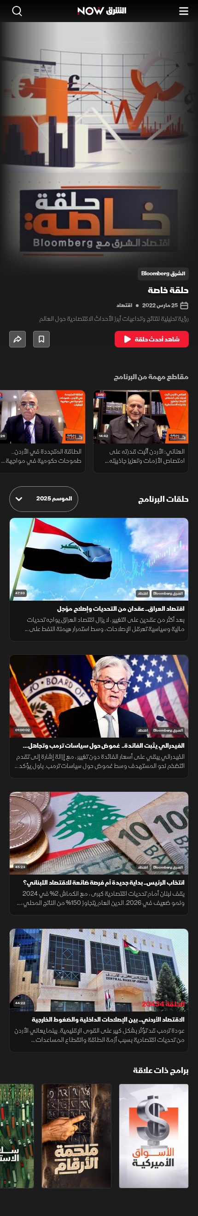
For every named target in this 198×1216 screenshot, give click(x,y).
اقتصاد (124, 305)
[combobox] (43, 499)
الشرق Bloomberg (168, 594)
